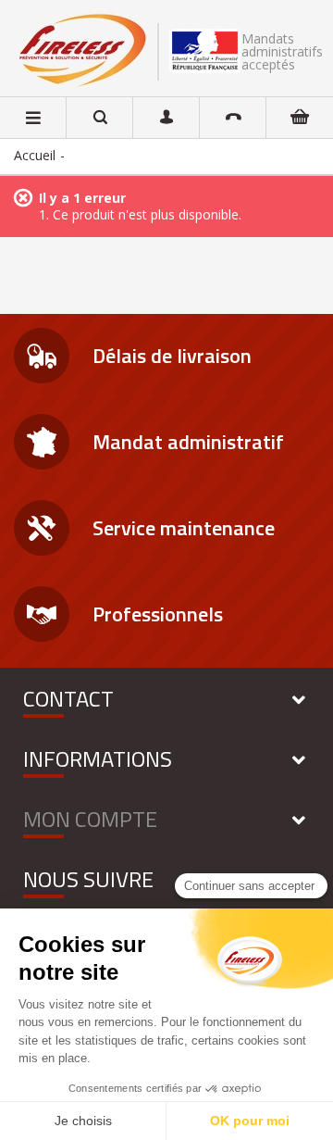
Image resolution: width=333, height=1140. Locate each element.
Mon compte (90, 818)
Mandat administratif (188, 441)
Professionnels (157, 614)
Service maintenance (183, 528)
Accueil (35, 155)
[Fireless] (83, 50)
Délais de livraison (172, 355)
